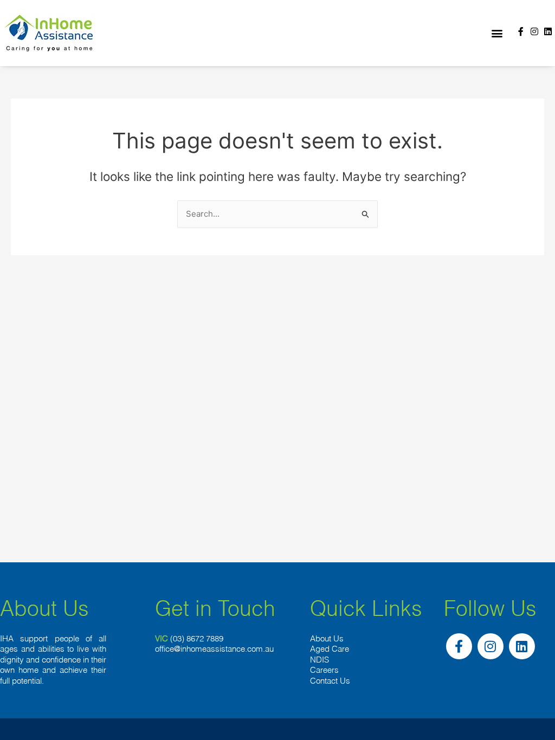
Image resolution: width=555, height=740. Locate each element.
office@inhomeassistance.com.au (214, 649)
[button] (497, 33)
